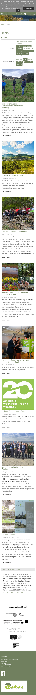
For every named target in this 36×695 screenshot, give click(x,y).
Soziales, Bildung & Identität (25, 51)
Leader (30, 59)
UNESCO (19, 64)
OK (18, 10)
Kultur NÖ (19, 59)
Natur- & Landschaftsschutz (24, 41)
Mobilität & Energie (22, 53)
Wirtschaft (19, 56)
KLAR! (25, 59)
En (30, 14)
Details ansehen (28, 8)
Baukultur (19, 44)
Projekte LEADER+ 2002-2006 (13, 592)
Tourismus (20, 49)
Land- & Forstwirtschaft (24, 46)
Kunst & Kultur (28, 49)
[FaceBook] (3, 674)
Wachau (2, 24)
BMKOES (19, 62)
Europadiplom (28, 62)
